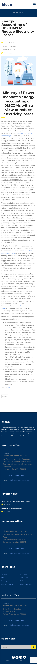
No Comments (8, 53)
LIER (2, 577)
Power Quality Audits (26, 584)
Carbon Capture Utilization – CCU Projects (15, 501)
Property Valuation (7, 581)
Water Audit (24, 581)
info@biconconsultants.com (19, 480)
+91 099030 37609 (16, 476)
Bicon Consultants (26, 661)
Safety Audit (24, 577)
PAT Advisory (24, 574)
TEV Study (4, 574)
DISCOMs (4, 396)
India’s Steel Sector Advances (11, 509)
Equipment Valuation (7, 584)
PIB (9, 387)
